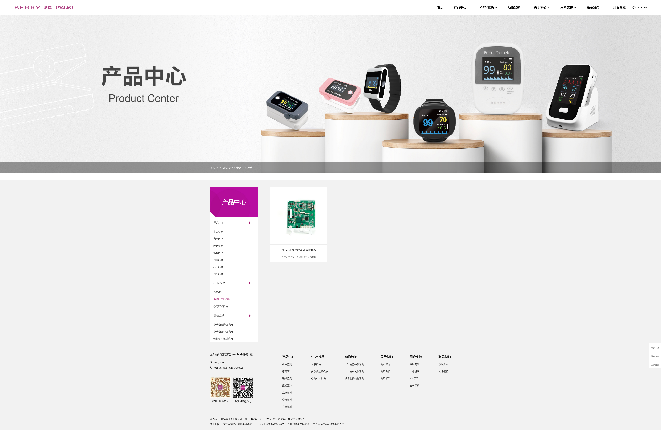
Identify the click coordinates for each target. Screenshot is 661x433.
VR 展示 (414, 378)
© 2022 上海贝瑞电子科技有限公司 (228, 419)
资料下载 (414, 385)
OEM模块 (487, 7)
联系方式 (443, 364)
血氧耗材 (218, 260)
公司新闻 (385, 378)
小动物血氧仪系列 (223, 331)
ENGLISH (641, 7)
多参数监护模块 (243, 167)
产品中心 (460, 7)
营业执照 (215, 424)
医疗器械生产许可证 (298, 424)
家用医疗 (218, 238)
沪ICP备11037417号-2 (260, 419)
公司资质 (385, 371)
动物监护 (514, 7)
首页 (440, 7)
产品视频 (414, 371)
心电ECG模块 (220, 306)
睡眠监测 (218, 246)
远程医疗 (218, 253)
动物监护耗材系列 (223, 338)
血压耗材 (218, 274)
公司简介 (385, 364)
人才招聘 (443, 371)
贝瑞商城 (619, 7)
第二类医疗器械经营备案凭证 (328, 424)
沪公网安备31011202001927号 (289, 419)
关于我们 (540, 7)
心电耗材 (218, 267)
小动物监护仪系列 (223, 324)
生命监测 (218, 231)
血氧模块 (218, 292)
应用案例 (414, 364)
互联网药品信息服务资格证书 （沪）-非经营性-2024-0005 (253, 424)
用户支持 (566, 7)
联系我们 (593, 7)
